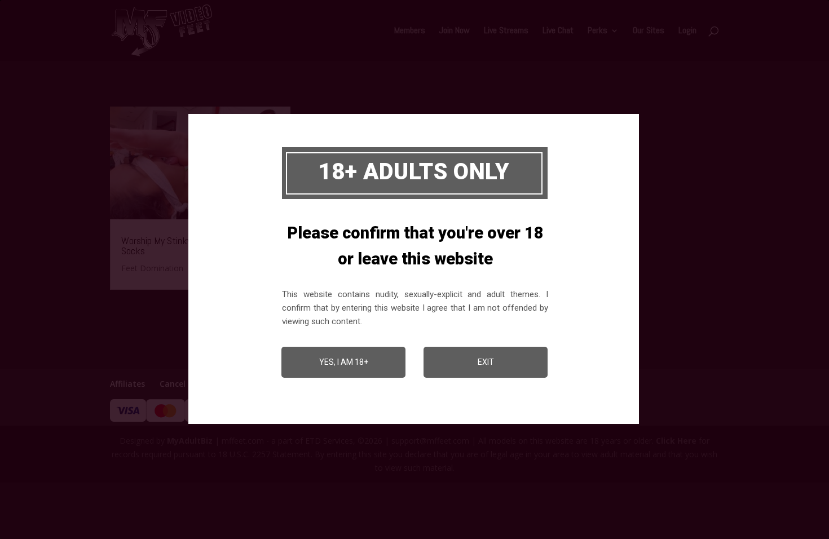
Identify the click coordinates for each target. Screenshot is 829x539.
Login (687, 31)
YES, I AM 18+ (343, 361)
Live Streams (506, 31)
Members (409, 31)
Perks (597, 31)
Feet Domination (152, 268)
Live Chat (558, 31)
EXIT (486, 361)
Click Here (676, 440)
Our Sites (648, 31)
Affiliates (127, 383)
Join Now (454, 31)
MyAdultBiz (190, 440)
